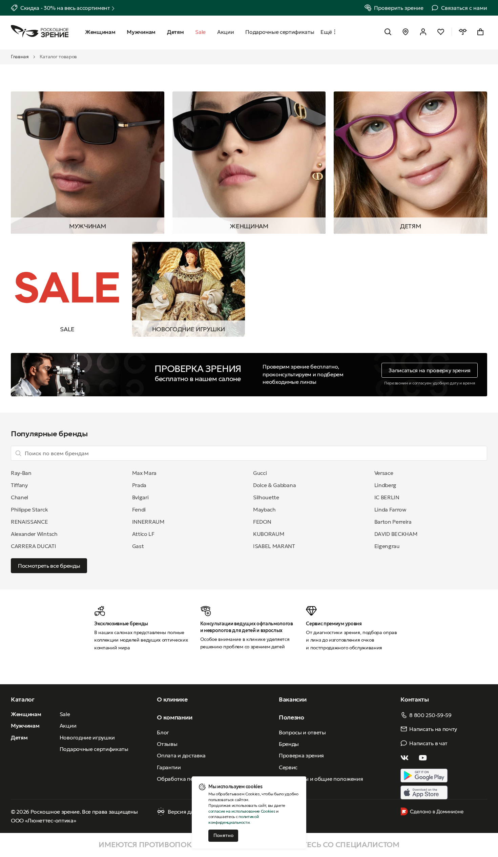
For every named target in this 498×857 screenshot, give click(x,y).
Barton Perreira (393, 521)
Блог (163, 732)
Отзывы (167, 743)
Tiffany (19, 485)
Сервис (288, 767)
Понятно (223, 835)
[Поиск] (388, 32)
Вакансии (292, 699)
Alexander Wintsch (34, 533)
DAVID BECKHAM (396, 533)
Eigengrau (387, 546)
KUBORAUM (268, 533)
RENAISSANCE (29, 521)
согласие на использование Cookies (241, 811)
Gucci (260, 472)
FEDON (262, 521)
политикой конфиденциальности (233, 819)
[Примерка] (463, 32)
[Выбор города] (405, 32)
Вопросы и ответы (302, 732)
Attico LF (143, 533)
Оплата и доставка (181, 755)
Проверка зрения (301, 755)
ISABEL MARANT (274, 546)
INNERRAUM (148, 521)
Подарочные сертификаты (94, 749)
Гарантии (169, 767)
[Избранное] (441, 32)
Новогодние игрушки (188, 329)
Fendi (139, 509)
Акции (68, 725)
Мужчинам (87, 226)
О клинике (172, 699)
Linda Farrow (390, 509)
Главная (20, 57)
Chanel (19, 497)
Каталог (23, 699)
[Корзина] (480, 32)
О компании (174, 717)
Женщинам (249, 226)
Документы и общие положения (321, 778)
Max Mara (144, 472)
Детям (410, 226)
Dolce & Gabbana (274, 485)
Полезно (291, 717)
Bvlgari (140, 497)
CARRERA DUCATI (33, 546)
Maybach (264, 509)
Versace (383, 472)
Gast (138, 546)
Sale (65, 714)
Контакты (414, 699)
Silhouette (266, 497)
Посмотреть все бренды (49, 565)
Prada (139, 485)
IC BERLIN (386, 497)
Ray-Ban (21, 472)
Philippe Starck (29, 509)
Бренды (289, 743)
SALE (67, 329)
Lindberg (385, 485)
